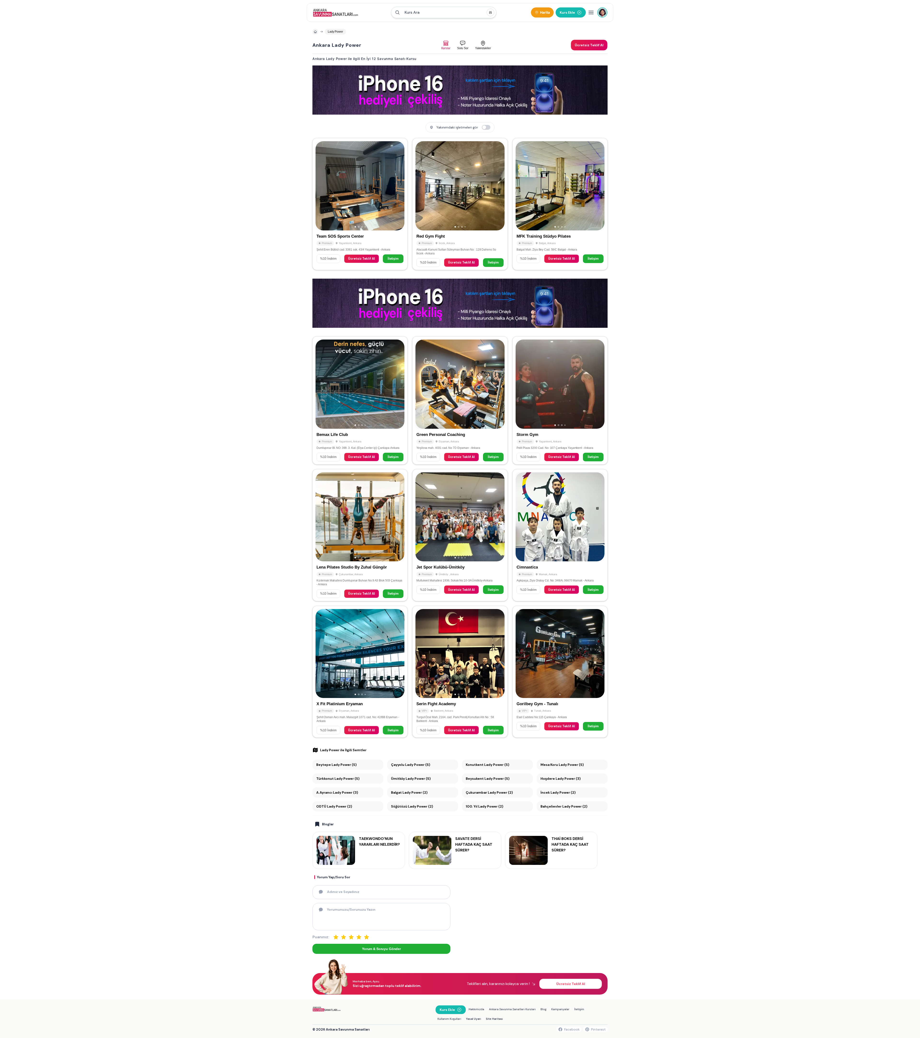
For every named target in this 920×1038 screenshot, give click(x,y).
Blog (543, 1009)
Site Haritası (494, 1019)
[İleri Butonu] (321, 186)
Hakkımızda (476, 1009)
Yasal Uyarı (473, 1019)
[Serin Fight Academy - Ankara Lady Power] (460, 672)
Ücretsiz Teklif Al (361, 259)
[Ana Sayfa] (335, 12)
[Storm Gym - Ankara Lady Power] (560, 400)
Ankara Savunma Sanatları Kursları (512, 1009)
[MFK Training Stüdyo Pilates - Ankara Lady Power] (560, 204)
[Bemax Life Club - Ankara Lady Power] (360, 400)
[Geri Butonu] (398, 186)
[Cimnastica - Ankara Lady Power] (560, 535)
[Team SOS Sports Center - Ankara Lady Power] (360, 204)
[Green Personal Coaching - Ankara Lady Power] (460, 400)
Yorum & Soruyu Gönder (381, 949)
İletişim (393, 258)
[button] (443, 12)
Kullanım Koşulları (449, 1019)
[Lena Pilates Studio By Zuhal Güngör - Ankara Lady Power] (360, 535)
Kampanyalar (560, 1009)
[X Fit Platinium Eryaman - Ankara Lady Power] (360, 672)
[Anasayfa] (315, 32)
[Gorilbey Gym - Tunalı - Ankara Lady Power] (560, 672)
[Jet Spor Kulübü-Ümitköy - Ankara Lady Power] (460, 535)
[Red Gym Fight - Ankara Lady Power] (460, 204)
